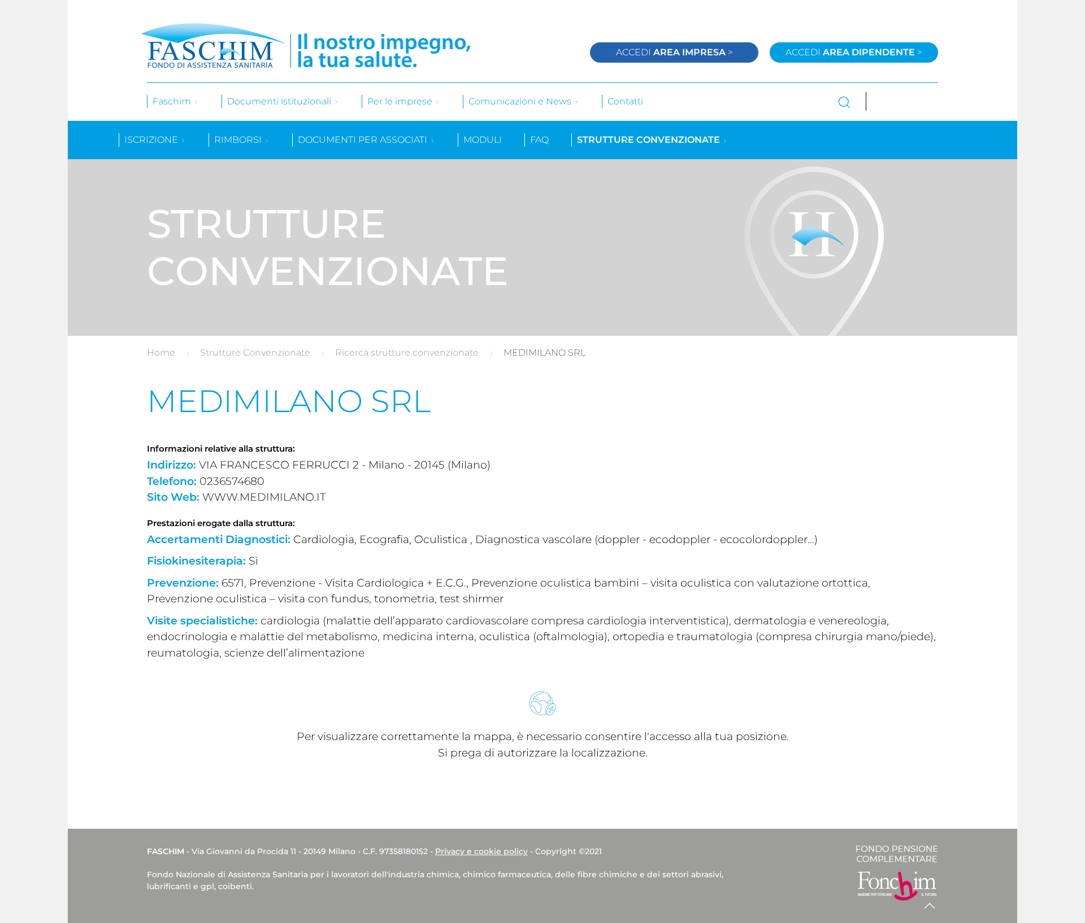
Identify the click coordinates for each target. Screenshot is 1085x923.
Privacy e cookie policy (481, 851)
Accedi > (674, 52)
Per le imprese (401, 101)
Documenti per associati (363, 139)
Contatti (625, 101)
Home (161, 352)
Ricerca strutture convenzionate (407, 352)
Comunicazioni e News (521, 101)
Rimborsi (239, 139)
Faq (539, 139)
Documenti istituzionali (280, 101)
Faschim (173, 101)
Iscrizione (152, 139)
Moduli (482, 139)
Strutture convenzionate (649, 139)
